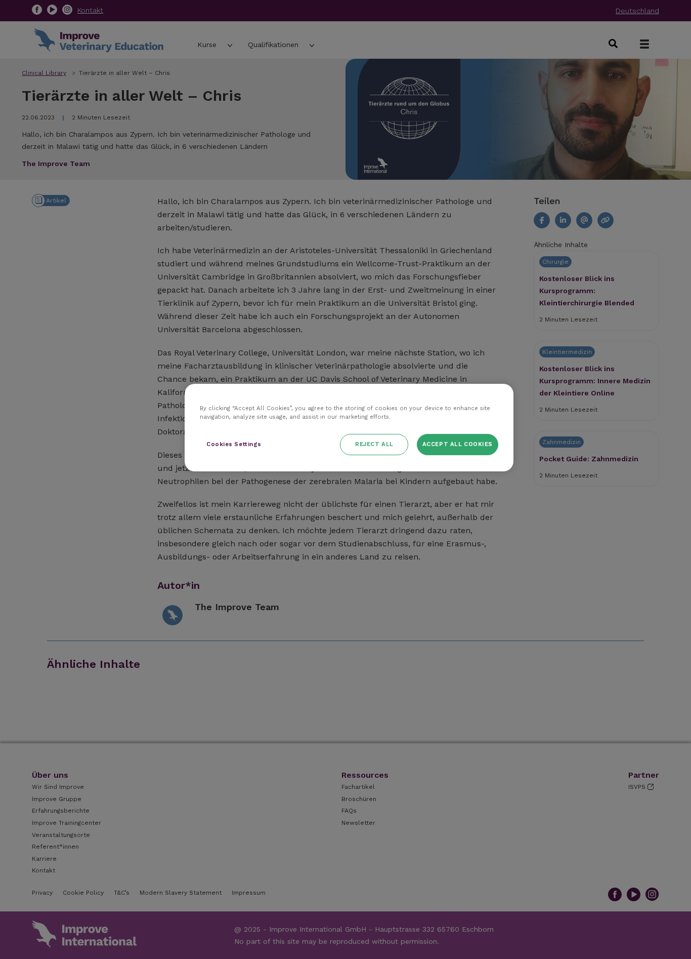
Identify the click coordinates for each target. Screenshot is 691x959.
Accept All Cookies (457, 444)
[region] (349, 427)
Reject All (374, 444)
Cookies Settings (234, 444)
